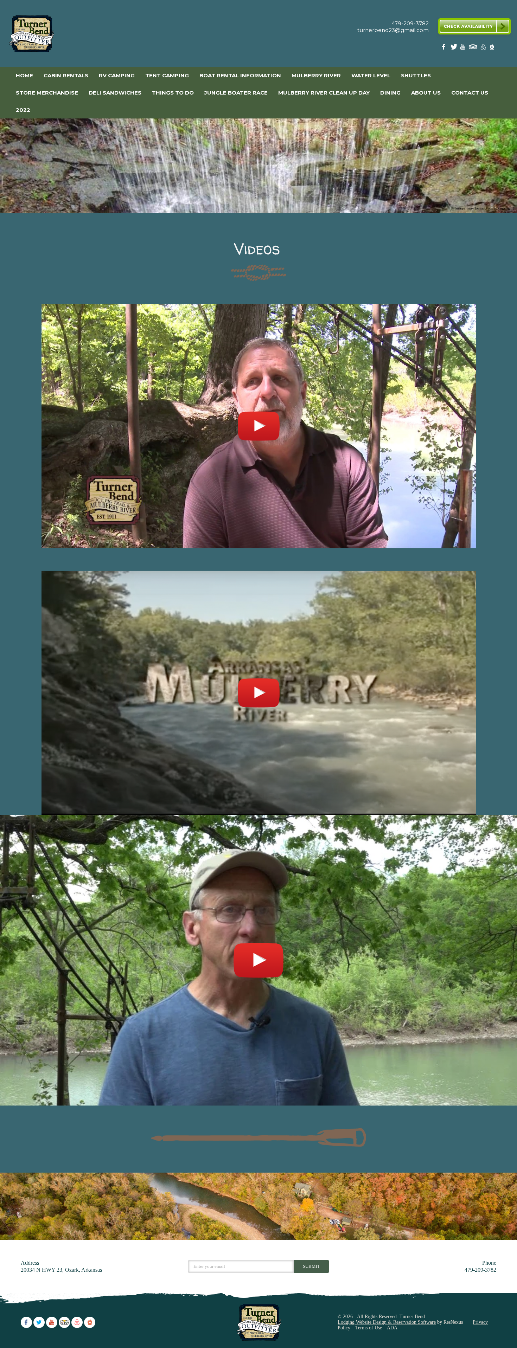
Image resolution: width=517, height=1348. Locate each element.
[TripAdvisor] (473, 48)
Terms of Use (368, 1327)
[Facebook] (445, 48)
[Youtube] (463, 48)
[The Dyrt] (492, 48)
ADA (392, 1327)
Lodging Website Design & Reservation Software (387, 1322)
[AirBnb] (482, 48)
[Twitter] (454, 48)
